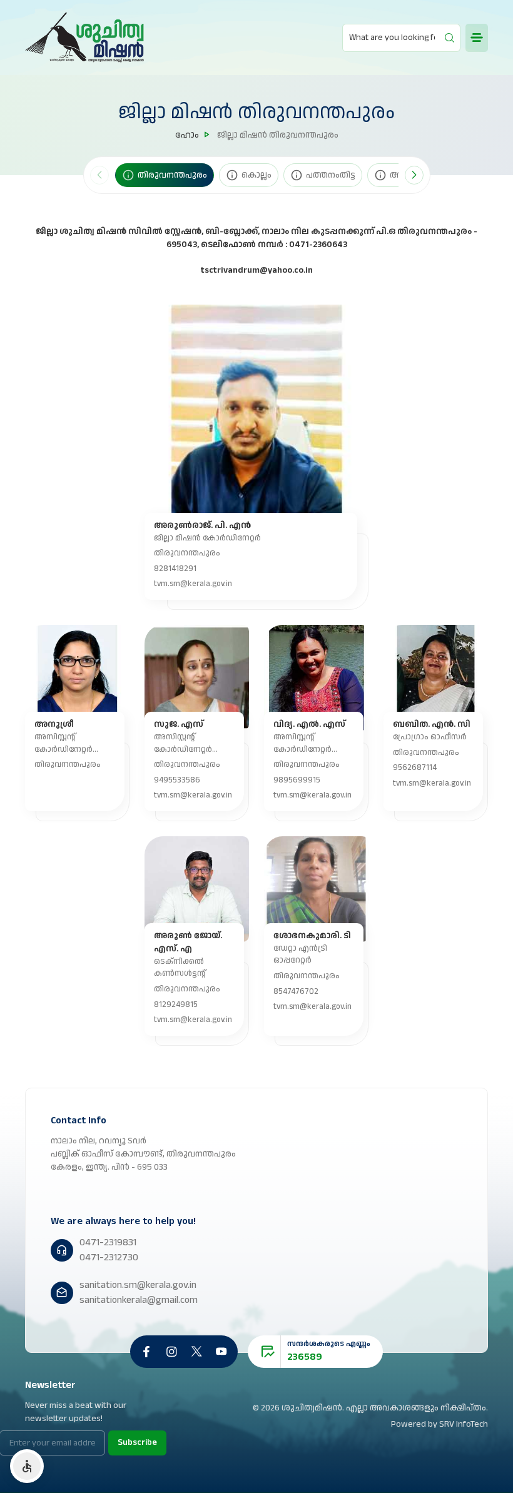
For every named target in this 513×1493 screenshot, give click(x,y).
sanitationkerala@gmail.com (138, 1300)
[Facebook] (146, 1352)
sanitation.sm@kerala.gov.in (137, 1285)
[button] (414, 175)
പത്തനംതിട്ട (330, 175)
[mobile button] (476, 38)
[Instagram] (171, 1352)
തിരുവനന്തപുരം (172, 175)
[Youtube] (221, 1352)
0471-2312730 (108, 1257)
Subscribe (137, 1442)
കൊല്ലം (256, 175)
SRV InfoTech (463, 1424)
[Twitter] (196, 1352)
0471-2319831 (107, 1242)
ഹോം (187, 135)
